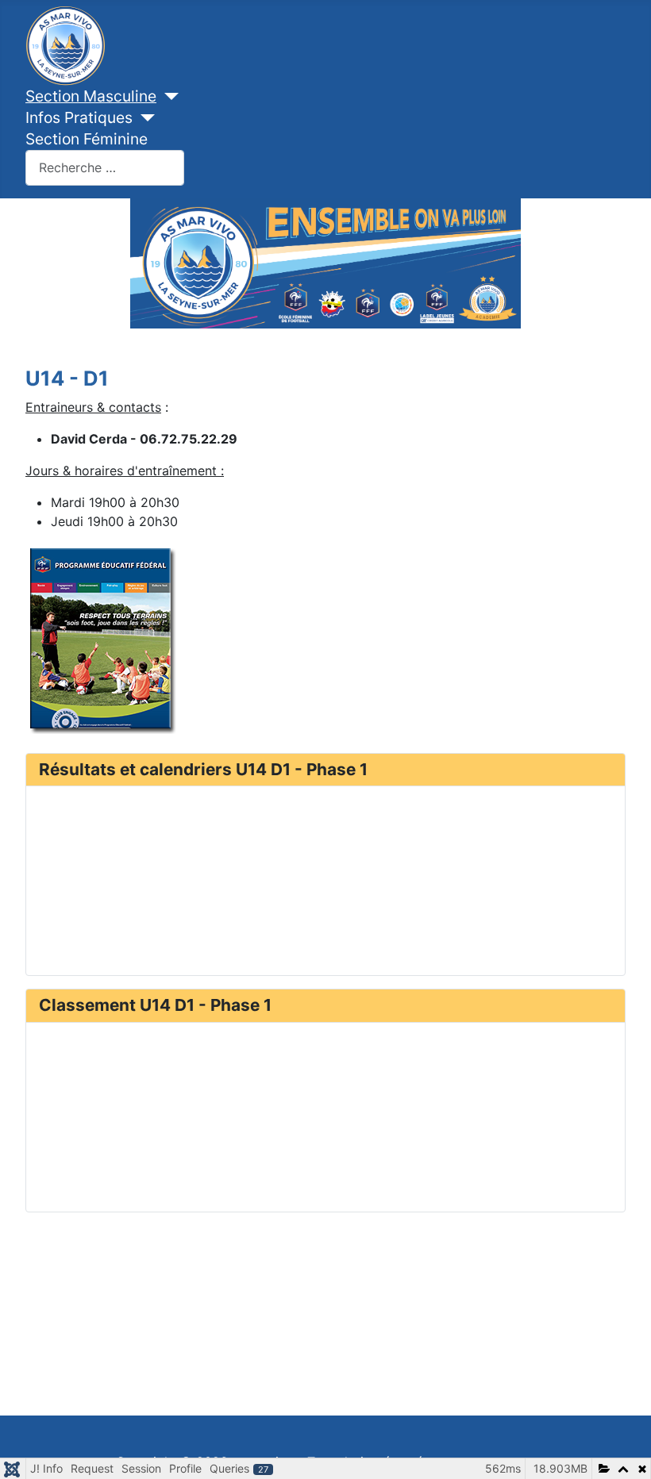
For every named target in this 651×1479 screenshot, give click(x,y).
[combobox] (104, 168)
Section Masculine (90, 96)
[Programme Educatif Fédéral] (100, 637)
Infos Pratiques (79, 117)
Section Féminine (86, 138)
